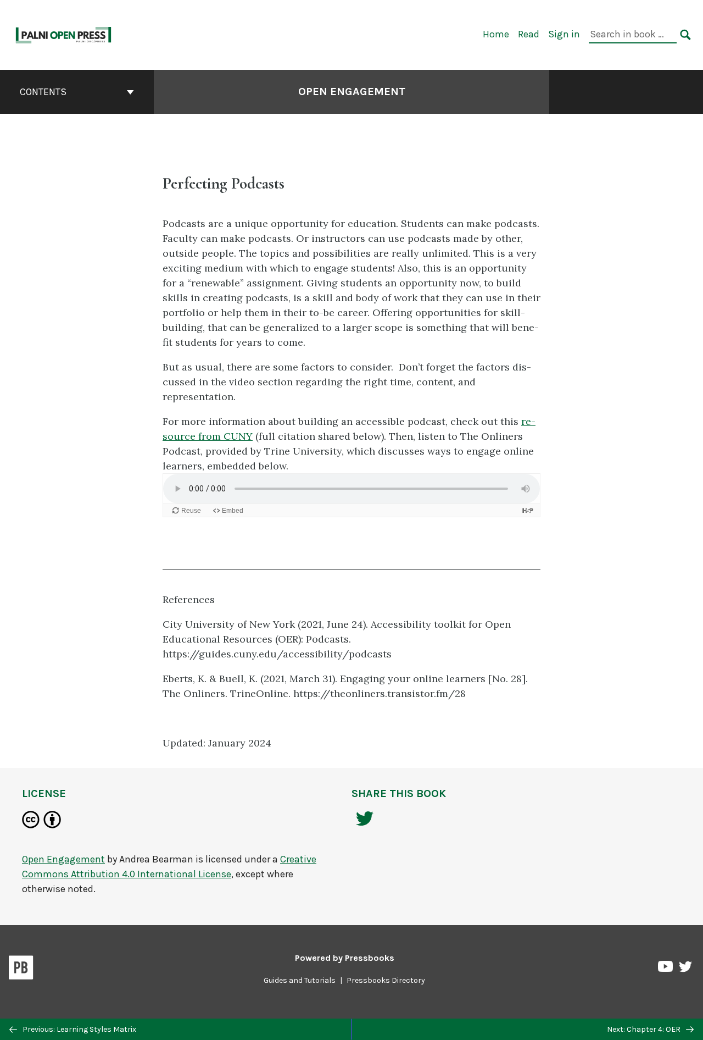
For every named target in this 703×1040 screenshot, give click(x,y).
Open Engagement (351, 91)
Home (496, 34)
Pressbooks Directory (386, 980)
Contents (43, 92)
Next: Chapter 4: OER (644, 1029)
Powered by (344, 958)
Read (528, 34)
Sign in (564, 34)
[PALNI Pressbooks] (64, 34)
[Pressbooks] (21, 969)
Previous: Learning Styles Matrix (78, 1029)
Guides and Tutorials (300, 980)
